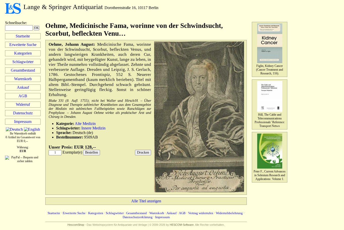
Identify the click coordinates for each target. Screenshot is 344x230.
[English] (32, 129)
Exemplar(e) (72, 152)
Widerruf (23, 104)
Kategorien (23, 53)
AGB (22, 96)
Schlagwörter (22, 62)
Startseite (23, 36)
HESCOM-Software (182, 224)
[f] (199, 191)
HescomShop (75, 224)
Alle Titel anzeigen (146, 201)
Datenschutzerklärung (138, 217)
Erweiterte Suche (23, 44)
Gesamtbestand (23, 70)
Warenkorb (23, 79)
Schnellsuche (15, 23)
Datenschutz (23, 113)
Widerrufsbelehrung (229, 213)
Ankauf (23, 87)
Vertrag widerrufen (200, 213)
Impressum (22, 121)
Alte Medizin (85, 123)
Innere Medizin (93, 128)
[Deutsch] (14, 129)
